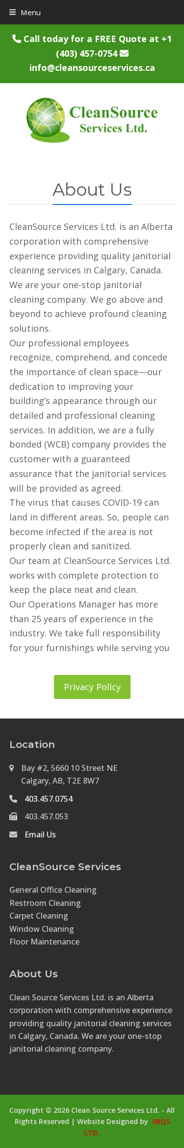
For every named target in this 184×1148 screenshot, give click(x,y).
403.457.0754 (49, 798)
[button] (25, 12)
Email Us (40, 834)
